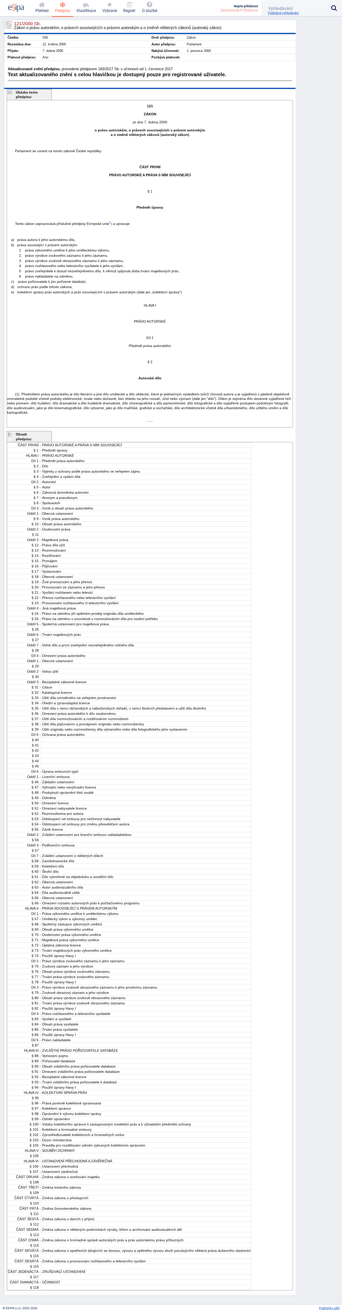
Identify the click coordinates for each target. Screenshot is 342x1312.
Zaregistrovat (230, 10)
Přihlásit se (250, 10)
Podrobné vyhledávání (283, 13)
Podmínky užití (329, 1308)
